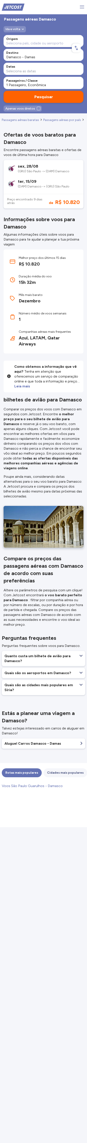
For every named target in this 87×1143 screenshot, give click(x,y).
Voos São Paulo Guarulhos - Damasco (32, 786)
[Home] (13, 7)
